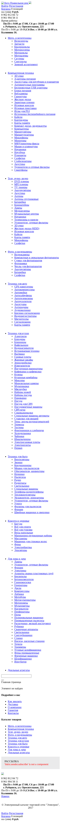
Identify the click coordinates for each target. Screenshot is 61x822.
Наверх (5, 796)
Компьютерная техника (21, 729)
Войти (4, 6)
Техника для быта (17, 743)
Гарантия (13, 710)
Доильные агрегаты (19, 752)
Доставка (13, 704)
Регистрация (16, 6)
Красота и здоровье (18, 746)
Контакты (13, 713)
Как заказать (15, 701)
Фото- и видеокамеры (20, 734)
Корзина (6, 9)
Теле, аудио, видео (18, 732)
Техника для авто (17, 737)
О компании (14, 707)
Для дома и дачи (17, 749)
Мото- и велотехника (19, 726)
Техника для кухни (18, 740)
